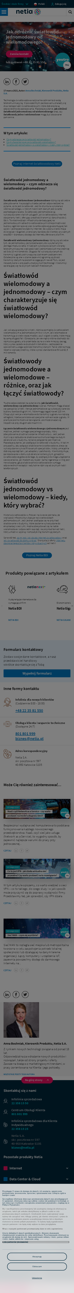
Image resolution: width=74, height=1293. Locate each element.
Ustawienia (37, 1278)
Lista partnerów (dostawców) (15, 1242)
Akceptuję (37, 1256)
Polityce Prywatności (11, 1205)
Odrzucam (37, 1266)
